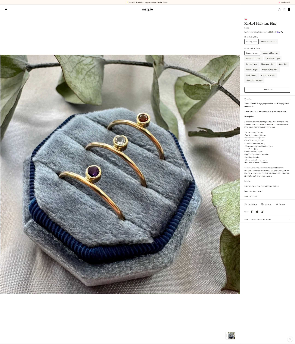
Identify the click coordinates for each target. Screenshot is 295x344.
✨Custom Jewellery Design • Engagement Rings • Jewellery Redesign (147, 2)
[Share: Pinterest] (262, 211)
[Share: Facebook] (252, 211)
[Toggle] (227, 335)
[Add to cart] (267, 90)
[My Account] (279, 9)
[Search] (284, 9)
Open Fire (248, 99)
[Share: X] (257, 211)
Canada (285, 2)
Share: (246, 211)
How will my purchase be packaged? (257, 219)
